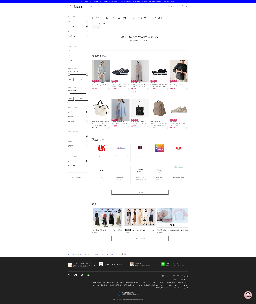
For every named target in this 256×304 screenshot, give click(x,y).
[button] (78, 21)
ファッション (83, 254)
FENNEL (74, 254)
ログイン (171, 6)
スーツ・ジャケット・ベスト (110, 254)
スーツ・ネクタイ (95, 254)
